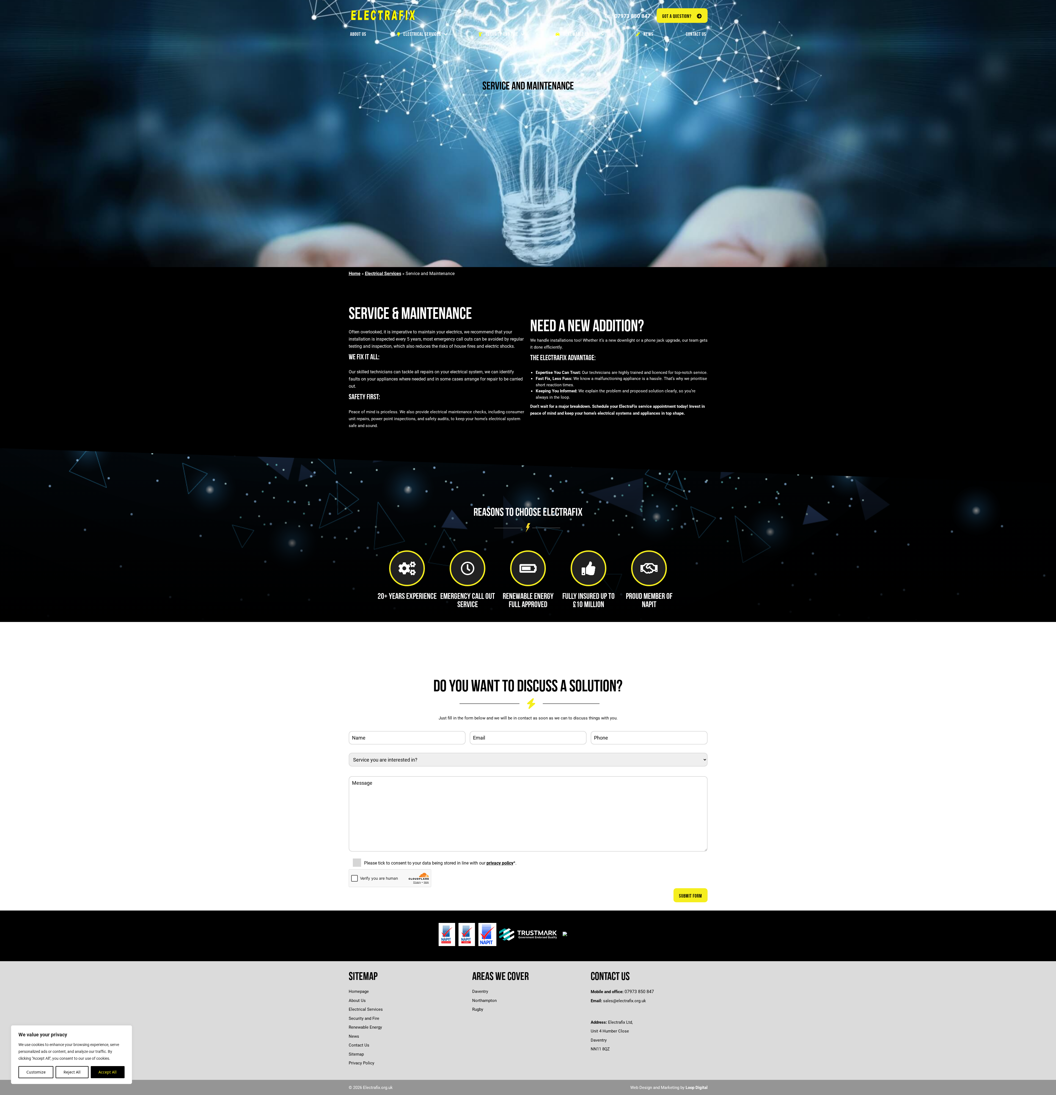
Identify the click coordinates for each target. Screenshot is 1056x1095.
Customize (36, 1072)
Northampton (484, 1000)
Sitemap (356, 1054)
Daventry (480, 991)
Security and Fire (364, 1018)
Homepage (359, 991)
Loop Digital (697, 1087)
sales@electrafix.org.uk (624, 1000)
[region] (71, 1054)
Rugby (477, 1009)
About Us (357, 1000)
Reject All (72, 1072)
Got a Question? (676, 16)
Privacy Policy (361, 1063)
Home (355, 273)
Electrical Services (383, 273)
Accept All (107, 1072)
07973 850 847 (632, 15)
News (354, 1036)
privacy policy (499, 863)
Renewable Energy (365, 1027)
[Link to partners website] (467, 934)
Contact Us (359, 1045)
